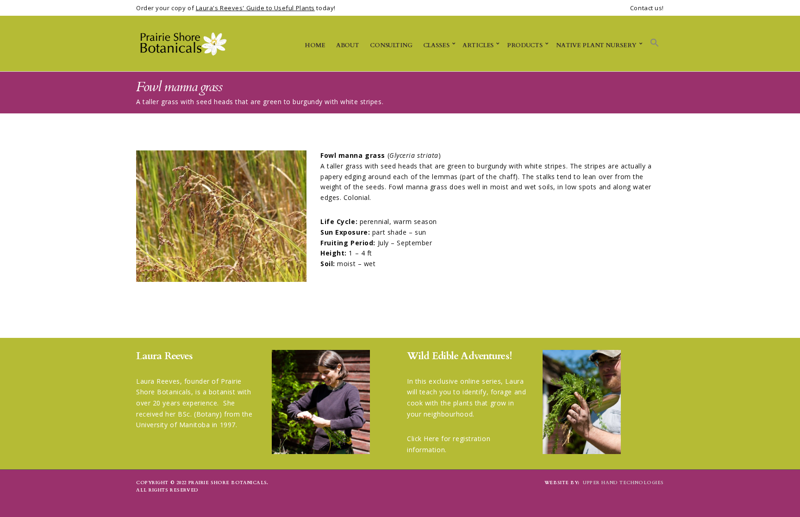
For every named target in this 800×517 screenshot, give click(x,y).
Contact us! (647, 8)
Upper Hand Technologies (623, 483)
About (347, 45)
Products (525, 45)
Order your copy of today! (236, 8)
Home (315, 45)
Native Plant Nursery (596, 45)
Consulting (391, 45)
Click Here (423, 438)
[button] (654, 43)
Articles (478, 45)
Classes (436, 45)
